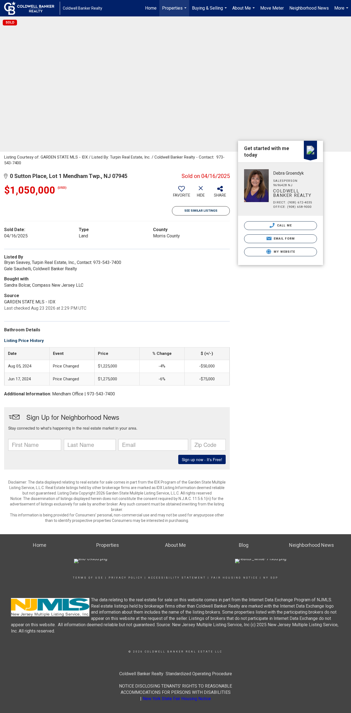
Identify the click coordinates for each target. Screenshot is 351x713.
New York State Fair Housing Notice (177, 698)
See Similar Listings (200, 210)
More (342, 10)
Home (151, 8)
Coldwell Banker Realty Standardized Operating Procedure (175, 673)
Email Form (284, 238)
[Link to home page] (32, 8)
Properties (175, 10)
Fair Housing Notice (234, 577)
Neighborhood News (309, 8)
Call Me (284, 225)
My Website (284, 252)
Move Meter (272, 8)
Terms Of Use (88, 577)
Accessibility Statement (177, 577)
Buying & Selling (210, 10)
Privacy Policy (126, 577)
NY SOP (270, 577)
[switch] (181, 193)
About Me (244, 10)
